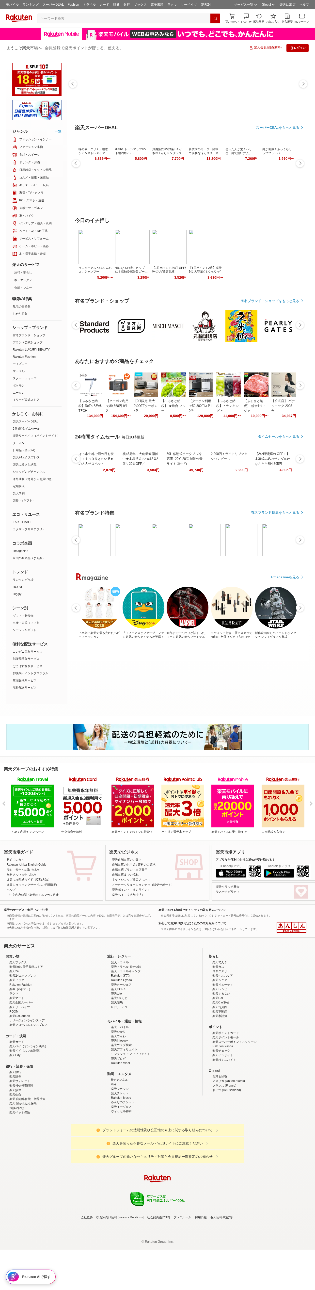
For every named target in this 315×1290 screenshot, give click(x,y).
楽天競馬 (117, 1045)
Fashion (73, 4)
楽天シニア (219, 1023)
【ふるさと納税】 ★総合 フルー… (173, 406)
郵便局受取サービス (26, 659)
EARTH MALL (22, 522)
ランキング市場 (23, 579)
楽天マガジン (120, 1132)
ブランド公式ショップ (27, 342)
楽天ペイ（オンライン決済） (28, 1089)
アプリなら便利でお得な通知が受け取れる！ (245, 859)
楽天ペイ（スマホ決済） (25, 1094)
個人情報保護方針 (222, 1260)
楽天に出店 (288, 4)
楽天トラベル (120, 1005)
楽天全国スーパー (21, 1045)
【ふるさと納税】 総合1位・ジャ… (255, 406)
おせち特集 (20, 313)
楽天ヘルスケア (222, 1018)
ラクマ (172, 4)
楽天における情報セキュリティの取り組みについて (192, 910)
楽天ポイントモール (225, 1080)
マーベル (19, 371)
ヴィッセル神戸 (121, 1154)
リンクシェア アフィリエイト (130, 1097)
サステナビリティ (227, 891)
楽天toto (116, 1036)
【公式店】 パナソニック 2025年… (283, 406)
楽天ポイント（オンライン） (131, 889)
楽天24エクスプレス (26, 457)
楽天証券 (15, 1119)
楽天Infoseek (119, 1083)
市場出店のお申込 (124, 864)
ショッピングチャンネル (29, 471)
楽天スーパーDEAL (25, 421)
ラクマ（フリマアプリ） (29, 529)
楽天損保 (15, 1133)
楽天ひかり (118, 1075)
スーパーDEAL (53, 4)
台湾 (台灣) (219, 1119)
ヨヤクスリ (219, 1014)
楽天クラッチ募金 (227, 886)
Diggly (17, 594)
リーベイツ (189, 4)
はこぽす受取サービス (27, 666)
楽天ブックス (18, 1005)
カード (104, 4)
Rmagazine (20, 551)
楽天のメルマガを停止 (44, 895)
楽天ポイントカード (225, 1076)
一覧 (58, 131)
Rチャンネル (119, 1123)
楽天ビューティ (222, 1028)
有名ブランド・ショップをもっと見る (270, 301)
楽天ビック (16, 1023)
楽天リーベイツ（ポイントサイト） (36, 435)
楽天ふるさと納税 (24, 464)
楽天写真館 (219, 1050)
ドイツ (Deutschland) (226, 1133)
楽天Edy (14, 1098)
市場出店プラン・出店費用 (129, 869)
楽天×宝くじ (119, 1041)
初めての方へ (15, 859)
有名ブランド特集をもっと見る (275, 513)
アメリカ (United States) (228, 1124)
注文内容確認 (18, 895)
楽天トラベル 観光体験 (126, 1010)
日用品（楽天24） (25, 450)
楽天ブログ (118, 1101)
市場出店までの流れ (125, 874)
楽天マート (16, 1041)
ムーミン (19, 392)
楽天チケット (120, 1136)
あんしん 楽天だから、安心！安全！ (291, 927)
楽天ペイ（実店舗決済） (128, 895)
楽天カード (16, 1085)
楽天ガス (218, 1010)
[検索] (215, 18)
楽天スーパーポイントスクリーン (234, 1085)
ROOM (17, 587)
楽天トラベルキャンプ (126, 1014)
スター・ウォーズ (24, 378)
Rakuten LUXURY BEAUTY (31, 349)
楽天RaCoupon (19, 1059)
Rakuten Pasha (222, 1089)
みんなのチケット (123, 1145)
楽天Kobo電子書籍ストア (26, 1010)
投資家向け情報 (106, 1260)
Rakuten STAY (120, 1018)
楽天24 (206, 4)
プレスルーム (182, 1260)
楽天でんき (219, 1005)
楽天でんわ (118, 1079)
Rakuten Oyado (121, 1023)
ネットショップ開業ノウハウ (131, 879)
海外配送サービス (24, 687)
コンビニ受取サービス (27, 651)
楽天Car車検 (220, 1045)
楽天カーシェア (121, 1028)
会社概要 (87, 1260)
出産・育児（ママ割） (27, 623)
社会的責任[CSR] (158, 1260)
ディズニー (20, 364)
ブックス (140, 4)
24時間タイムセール (26, 428)
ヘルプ (304, 4)
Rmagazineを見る (285, 577)
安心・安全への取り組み (23, 869)
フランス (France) (224, 1128)
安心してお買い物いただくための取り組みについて (192, 923)
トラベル (89, 4)
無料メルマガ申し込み (21, 874)
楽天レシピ (219, 1032)
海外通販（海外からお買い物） (33, 479)
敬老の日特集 (22, 306)
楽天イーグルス (121, 1150)
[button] (246, 18)
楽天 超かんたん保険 (23, 1146)
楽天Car (217, 1041)
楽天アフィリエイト (124, 1092)
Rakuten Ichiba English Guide (27, 864)
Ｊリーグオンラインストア (27, 1063)
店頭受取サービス (24, 680)
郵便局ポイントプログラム (30, 673)
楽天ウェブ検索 (121, 1088)
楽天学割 (19, 493)
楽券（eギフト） (24, 500)
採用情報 (201, 1260)
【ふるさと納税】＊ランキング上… (227, 406)
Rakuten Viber (120, 1106)
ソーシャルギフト (24, 630)
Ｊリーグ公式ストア (26, 400)
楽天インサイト (222, 1098)
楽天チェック (221, 1094)
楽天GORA (118, 1032)
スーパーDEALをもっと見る (277, 127)
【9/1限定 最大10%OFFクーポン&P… (146, 406)
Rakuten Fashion (24, 356)
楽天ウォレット (19, 1124)
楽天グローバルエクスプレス (28, 1068)
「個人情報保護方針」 (68, 927)
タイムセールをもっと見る (278, 436)
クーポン (19, 443)
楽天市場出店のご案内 (127, 859)
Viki (113, 1127)
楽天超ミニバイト (224, 1103)
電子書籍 (157, 4)
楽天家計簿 (219, 1059)
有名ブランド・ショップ (29, 335)
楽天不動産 (219, 1054)
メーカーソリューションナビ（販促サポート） (143, 885)
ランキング (31, 4)
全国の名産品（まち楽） (29, 558)
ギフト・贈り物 (23, 615)
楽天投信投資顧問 (21, 1128)
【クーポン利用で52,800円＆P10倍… (200, 406)
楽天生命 (15, 1137)
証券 (116, 4)
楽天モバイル (120, 1070)
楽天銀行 (15, 1115)
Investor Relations (131, 1260)
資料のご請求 (147, 864)
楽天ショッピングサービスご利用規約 (32, 885)
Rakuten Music (121, 1141)
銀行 (127, 4)
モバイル (12, 4)
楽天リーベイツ (19, 1050)
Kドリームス (119, 1050)
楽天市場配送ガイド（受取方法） (29, 879)
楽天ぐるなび (221, 1036)
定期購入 (19, 486)
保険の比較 (16, 1151)
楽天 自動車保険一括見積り (27, 1142)
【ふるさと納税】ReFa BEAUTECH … (90, 406)
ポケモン (19, 385)
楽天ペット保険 (19, 1155)
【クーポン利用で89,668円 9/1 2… (117, 406)
